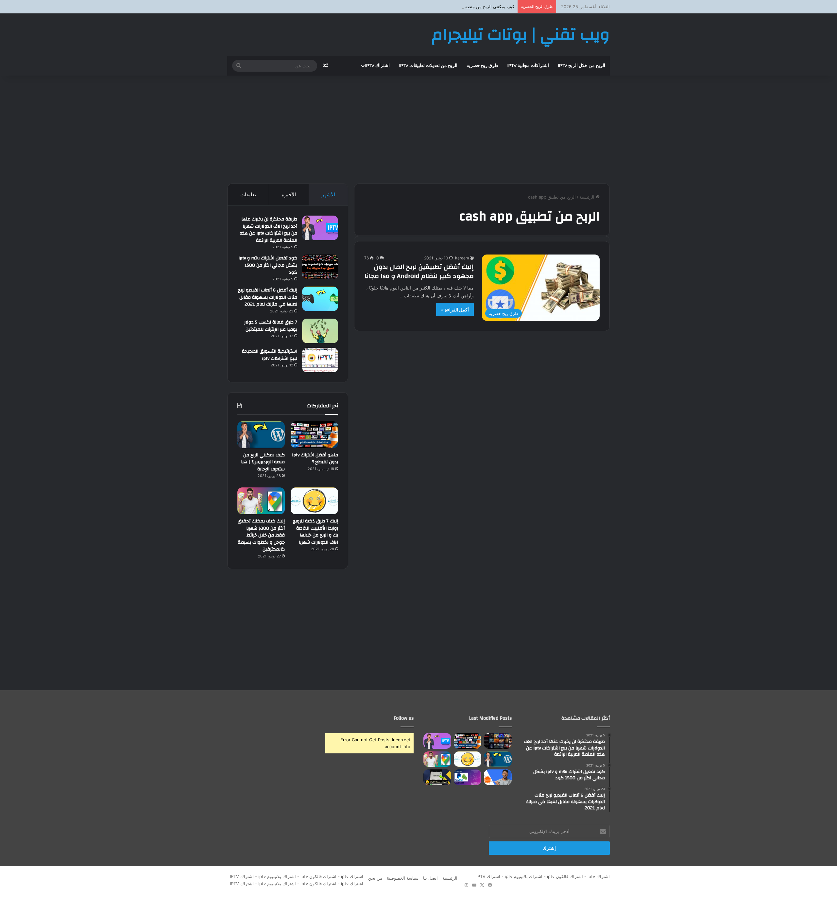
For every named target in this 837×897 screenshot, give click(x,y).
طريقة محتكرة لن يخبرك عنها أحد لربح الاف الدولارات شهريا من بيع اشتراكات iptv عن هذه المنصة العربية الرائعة (268, 230)
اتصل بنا (430, 878)
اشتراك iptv (377, 65)
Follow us (404, 718)
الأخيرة (289, 194)
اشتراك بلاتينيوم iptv (523, 876)
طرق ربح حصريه (482, 65)
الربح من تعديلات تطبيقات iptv (428, 65)
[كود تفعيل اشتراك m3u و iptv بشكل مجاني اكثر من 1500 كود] (320, 267)
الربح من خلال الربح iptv (581, 65)
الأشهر (328, 194)
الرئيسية (587, 197)
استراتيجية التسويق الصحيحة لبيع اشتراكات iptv (269, 355)
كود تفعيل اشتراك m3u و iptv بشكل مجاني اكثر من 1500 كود (267, 265)
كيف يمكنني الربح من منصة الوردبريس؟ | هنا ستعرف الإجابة (460, 6)
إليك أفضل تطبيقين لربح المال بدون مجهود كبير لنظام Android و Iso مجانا (419, 271)
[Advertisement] (418, 128)
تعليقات (248, 194)
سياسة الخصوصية (402, 878)
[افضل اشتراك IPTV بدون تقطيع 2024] (498, 741)
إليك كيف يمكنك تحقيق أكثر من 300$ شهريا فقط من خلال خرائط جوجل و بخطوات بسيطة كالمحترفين (261, 535)
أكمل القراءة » (455, 309)
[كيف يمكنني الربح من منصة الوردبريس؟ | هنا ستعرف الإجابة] (261, 434)
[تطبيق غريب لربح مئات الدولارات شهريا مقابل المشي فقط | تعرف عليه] (468, 777)
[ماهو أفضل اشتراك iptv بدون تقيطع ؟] (314, 434)
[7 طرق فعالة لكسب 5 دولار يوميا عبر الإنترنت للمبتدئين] (320, 331)
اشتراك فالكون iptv (565, 876)
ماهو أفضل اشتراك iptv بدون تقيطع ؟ (315, 458)
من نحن (375, 878)
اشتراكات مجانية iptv (528, 65)
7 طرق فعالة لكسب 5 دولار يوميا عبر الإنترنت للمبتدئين (270, 326)
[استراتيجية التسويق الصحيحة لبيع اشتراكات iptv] (320, 360)
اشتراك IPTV (487, 876)
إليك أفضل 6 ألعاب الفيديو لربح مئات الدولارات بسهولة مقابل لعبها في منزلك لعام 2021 (267, 297)
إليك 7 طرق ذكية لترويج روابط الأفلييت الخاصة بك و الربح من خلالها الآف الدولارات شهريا (315, 532)
